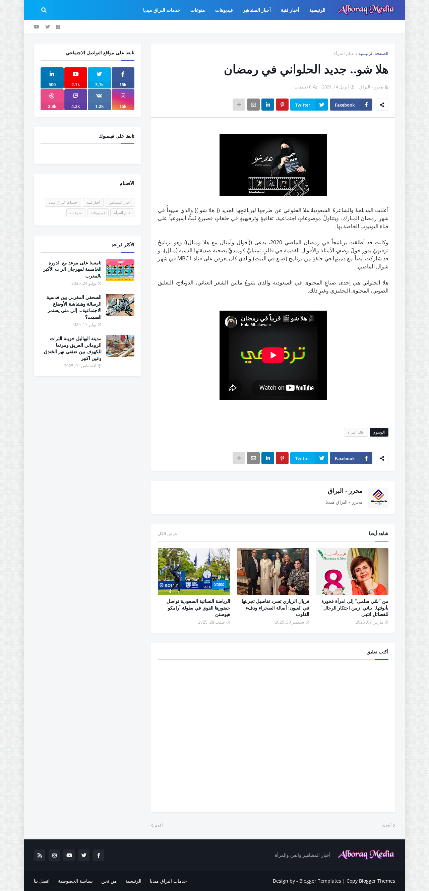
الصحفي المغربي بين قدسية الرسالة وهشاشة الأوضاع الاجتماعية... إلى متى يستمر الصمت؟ (74, 307)
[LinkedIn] (267, 105)
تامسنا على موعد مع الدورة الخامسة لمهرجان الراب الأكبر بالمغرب (72, 269)
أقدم (159, 825)
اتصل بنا (42, 881)
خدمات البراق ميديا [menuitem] (161, 10)
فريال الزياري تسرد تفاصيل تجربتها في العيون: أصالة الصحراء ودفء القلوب (275, 607)
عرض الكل (168, 533)
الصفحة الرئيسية (373, 53)
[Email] (253, 105)
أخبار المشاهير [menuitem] (257, 10)
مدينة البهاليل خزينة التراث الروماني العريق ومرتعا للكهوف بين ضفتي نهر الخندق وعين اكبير (73, 348)
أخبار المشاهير (120, 202)
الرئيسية (133, 881)
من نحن (109, 881)
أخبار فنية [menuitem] (290, 10)
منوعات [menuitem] (197, 10)
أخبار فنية (93, 202)
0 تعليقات (302, 87)
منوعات (76, 212)
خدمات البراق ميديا (63, 202)
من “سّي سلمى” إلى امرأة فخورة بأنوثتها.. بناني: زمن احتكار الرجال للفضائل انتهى (354, 607)
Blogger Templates (320, 881)
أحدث (386, 825)
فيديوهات (98, 212)
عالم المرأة (343, 53)
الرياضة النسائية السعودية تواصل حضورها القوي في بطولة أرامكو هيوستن (198, 607)
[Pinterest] (282, 105)
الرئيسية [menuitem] (317, 10)
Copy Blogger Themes (371, 881)
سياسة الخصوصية (75, 881)
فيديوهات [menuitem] (224, 10)
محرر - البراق (345, 490)
